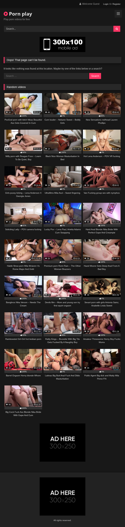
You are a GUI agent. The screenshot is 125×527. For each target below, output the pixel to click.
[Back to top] (115, 518)
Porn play (20, 13)
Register (116, 4)
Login (106, 4)
